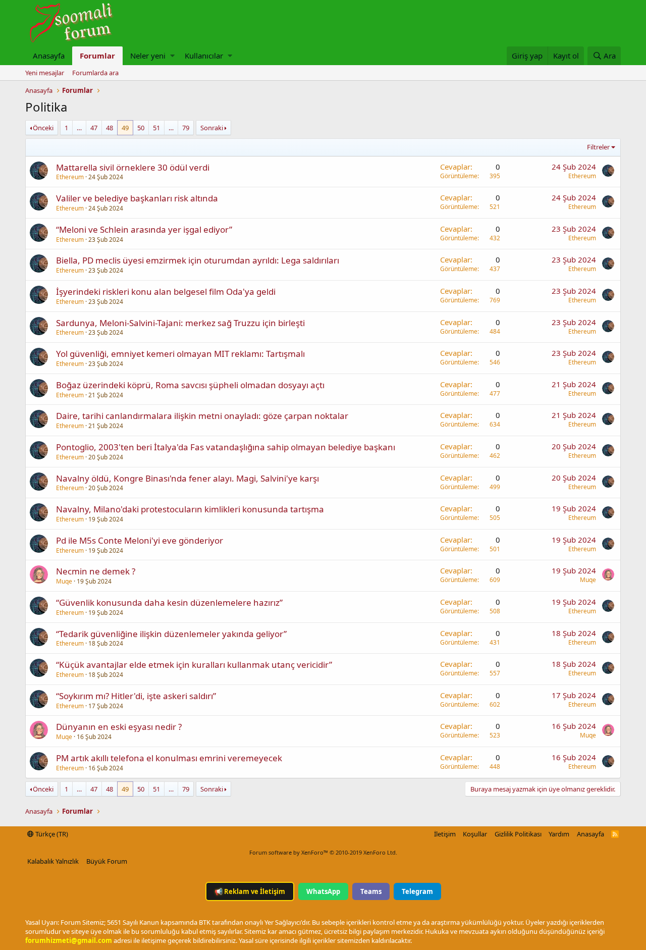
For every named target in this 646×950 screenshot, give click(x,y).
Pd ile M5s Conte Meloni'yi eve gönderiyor (139, 540)
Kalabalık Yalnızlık (53, 861)
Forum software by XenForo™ (323, 852)
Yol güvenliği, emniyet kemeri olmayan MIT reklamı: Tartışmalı (180, 353)
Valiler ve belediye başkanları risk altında (137, 198)
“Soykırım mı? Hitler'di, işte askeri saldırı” (136, 696)
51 (156, 127)
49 (125, 127)
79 (185, 127)
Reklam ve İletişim (249, 891)
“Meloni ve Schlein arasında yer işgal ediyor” (144, 229)
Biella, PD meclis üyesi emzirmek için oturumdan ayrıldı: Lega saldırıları (197, 260)
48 (109, 127)
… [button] (79, 127)
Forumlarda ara (95, 72)
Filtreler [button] (598, 146)
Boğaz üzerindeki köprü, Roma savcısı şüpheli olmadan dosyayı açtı (190, 385)
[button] (172, 55)
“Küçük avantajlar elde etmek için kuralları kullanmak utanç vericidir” (194, 664)
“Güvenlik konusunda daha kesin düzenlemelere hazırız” (169, 602)
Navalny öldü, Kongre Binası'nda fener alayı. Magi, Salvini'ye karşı (187, 478)
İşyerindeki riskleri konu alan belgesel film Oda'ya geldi (166, 291)
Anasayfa (49, 55)
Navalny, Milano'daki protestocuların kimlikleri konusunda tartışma (190, 509)
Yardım (559, 833)
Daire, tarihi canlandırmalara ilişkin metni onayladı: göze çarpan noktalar (202, 415)
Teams (371, 891)
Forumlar (97, 55)
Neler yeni (148, 55)
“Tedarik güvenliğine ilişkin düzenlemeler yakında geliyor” (171, 634)
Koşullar (475, 833)
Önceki (43, 127)
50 (140, 127)
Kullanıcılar (204, 55)
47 (93, 127)
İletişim (445, 833)
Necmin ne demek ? (95, 571)
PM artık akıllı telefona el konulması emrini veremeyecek (169, 758)
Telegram (417, 891)
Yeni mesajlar (44, 72)
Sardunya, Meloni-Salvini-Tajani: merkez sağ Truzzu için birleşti (180, 323)
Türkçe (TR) (51, 833)
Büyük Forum (106, 861)
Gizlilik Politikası (518, 833)
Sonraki (211, 127)
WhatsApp (323, 891)
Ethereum (70, 177)
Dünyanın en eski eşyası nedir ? (119, 726)
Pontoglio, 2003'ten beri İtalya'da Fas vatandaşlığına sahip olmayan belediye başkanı (225, 447)
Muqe (64, 581)
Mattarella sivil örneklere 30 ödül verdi (132, 167)
